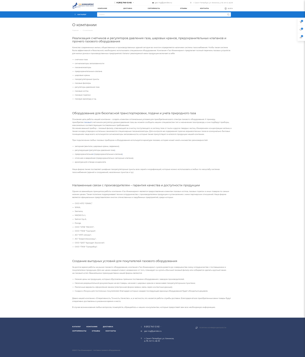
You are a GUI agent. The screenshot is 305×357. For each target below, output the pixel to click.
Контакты (111, 331)
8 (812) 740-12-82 (124, 2)
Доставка (108, 327)
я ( (93, 154)
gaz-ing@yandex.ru (163, 2)
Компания (91, 327)
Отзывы (96, 331)
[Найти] (228, 14)
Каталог (76, 327)
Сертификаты (79, 331)
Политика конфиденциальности (212, 327)
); (122, 154)
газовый (88, 122)
